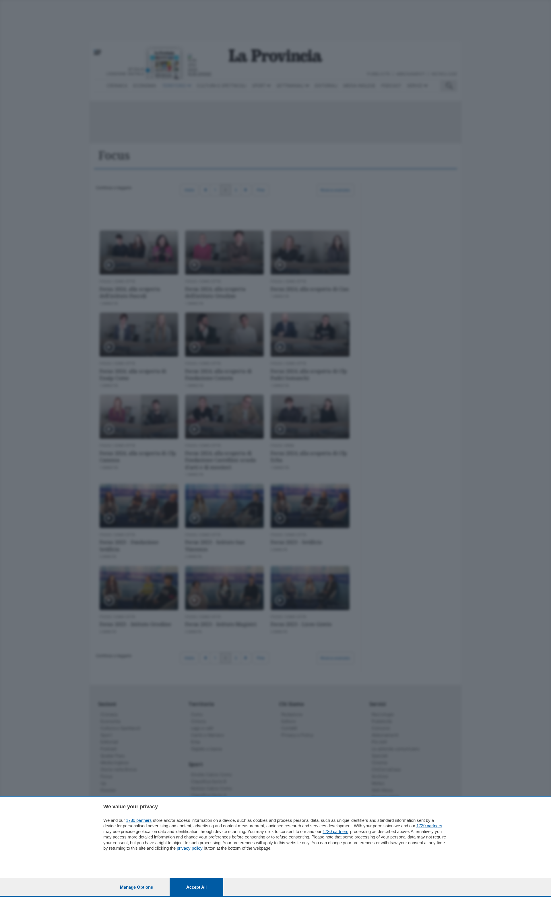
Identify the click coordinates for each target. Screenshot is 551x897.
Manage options (136, 887)
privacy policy (190, 848)
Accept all (196, 887)
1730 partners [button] (139, 820)
